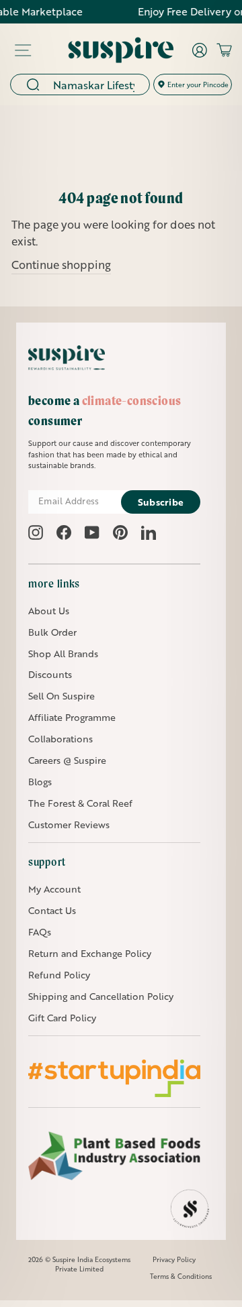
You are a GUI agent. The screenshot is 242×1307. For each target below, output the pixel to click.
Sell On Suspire (61, 695)
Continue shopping (61, 264)
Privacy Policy (174, 1259)
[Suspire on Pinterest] (120, 532)
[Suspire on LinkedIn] (148, 532)
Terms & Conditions (181, 1276)
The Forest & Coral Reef (80, 803)
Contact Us (52, 910)
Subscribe (161, 502)
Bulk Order (52, 632)
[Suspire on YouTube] (92, 532)
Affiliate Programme (72, 717)
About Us (48, 610)
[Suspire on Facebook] (63, 532)
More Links (54, 583)
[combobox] (97, 84)
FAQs (39, 931)
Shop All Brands (63, 653)
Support (47, 861)
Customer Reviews (69, 824)
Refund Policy (59, 974)
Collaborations (60, 738)
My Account (54, 889)
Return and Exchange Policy (89, 953)
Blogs (40, 781)
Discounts (50, 674)
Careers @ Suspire (67, 760)
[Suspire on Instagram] (35, 532)
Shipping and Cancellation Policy (100, 996)
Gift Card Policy (62, 1017)
